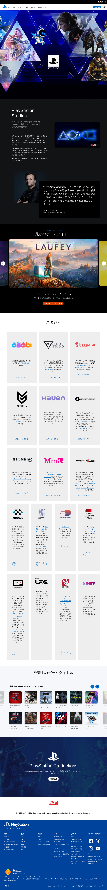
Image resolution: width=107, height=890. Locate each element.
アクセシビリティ (43, 839)
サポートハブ (58, 836)
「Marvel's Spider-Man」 (21, 479)
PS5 (14, 7)
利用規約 (73, 836)
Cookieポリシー (89, 886)
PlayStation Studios (9, 842)
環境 (39, 836)
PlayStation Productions (11, 844)
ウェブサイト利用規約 (77, 886)
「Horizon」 (19, 422)
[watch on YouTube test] (94, 145)
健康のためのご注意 (76, 849)
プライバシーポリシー (63, 886)
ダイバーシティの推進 (44, 844)
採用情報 (6, 839)
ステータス (57, 842)
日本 (9, 886)
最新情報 (40, 7)
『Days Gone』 (49, 369)
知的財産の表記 (75, 851)
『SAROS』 (82, 428)
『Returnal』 (85, 422)
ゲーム (19, 7)
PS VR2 (23, 842)
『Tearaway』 (50, 474)
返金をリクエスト (59, 851)
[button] (77, 134)
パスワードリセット (60, 849)
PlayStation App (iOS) (93, 856)
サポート (47, 7)
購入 (9, 7)
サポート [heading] (57, 834)
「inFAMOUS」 (17, 631)
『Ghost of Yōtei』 (18, 614)
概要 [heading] (5, 834)
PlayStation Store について (78, 839)
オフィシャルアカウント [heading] (94, 835)
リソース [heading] (74, 834)
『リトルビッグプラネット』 (53, 472)
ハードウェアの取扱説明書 (61, 854)
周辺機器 (33, 7)
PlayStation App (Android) (94, 859)
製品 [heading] (22, 834)
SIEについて (7, 836)
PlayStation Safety (59, 839)
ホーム (6, 829)
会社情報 (6, 847)
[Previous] (3, 263)
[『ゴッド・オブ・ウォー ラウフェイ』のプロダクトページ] (53, 263)
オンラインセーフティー (44, 842)
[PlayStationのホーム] (4, 7)
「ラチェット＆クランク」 (21, 481)
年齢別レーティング (76, 846)
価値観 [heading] (40, 834)
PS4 (22, 839)
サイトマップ (99, 886)
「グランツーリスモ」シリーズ (42, 529)
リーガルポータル (50, 886)
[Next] (104, 263)
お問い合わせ (58, 856)
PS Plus (26, 7)
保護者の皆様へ (75, 854)
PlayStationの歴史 (9, 849)
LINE (88, 854)
